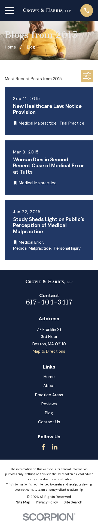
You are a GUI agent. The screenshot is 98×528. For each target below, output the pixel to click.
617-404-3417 (49, 302)
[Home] (47, 10)
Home (49, 376)
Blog (49, 413)
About (49, 385)
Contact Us (49, 422)
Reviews (49, 404)
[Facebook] (43, 447)
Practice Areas (49, 395)
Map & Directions (49, 351)
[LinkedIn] (54, 447)
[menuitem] (23, 502)
